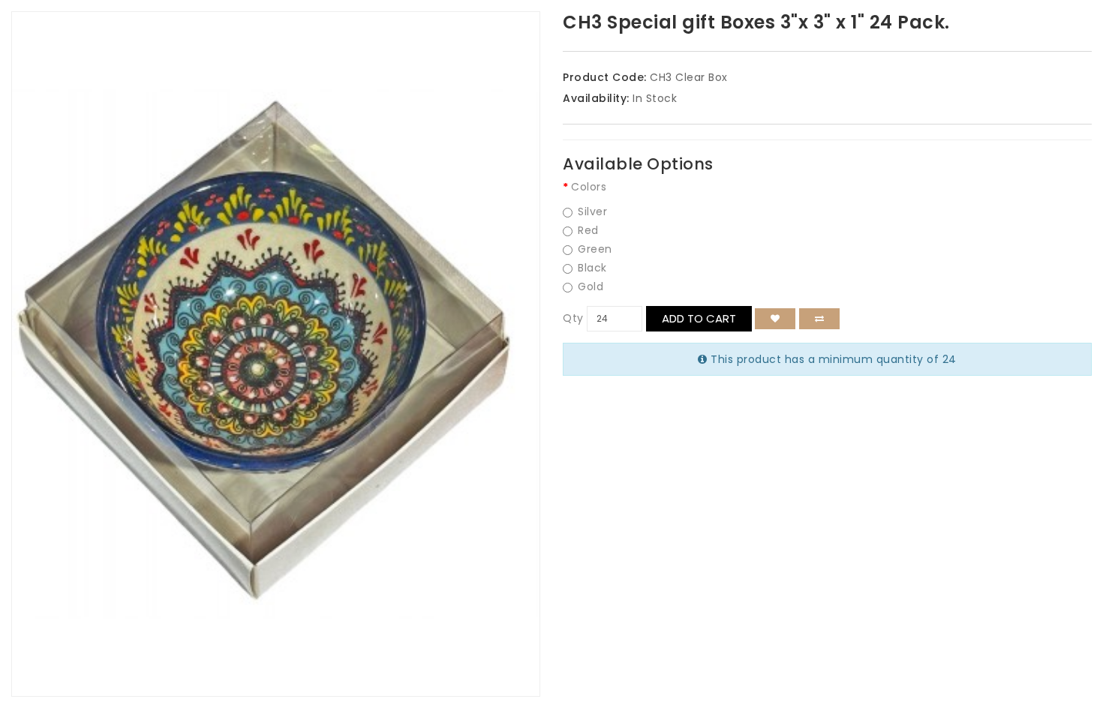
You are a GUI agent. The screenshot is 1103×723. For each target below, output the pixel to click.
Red (588, 231)
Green (595, 249)
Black (592, 268)
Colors (588, 187)
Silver (592, 212)
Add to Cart (699, 318)
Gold (590, 287)
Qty (573, 318)
